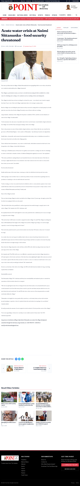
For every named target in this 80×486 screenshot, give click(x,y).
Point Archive (76, 1)
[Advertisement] (26, 342)
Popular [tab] (65, 27)
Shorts (62, 15)
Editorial (33, 15)
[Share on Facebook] (16, 359)
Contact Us (28, 1)
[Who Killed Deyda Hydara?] (72, 7)
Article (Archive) (10, 25)
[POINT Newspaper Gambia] (66, 1)
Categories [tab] (74, 27)
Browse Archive (70, 469)
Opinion (54, 15)
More (69, 15)
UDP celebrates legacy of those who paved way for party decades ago (55, 18)
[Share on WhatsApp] (22, 359)
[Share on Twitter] (19, 359)
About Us (23, 1)
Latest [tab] (59, 27)
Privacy (73, 482)
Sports (40, 15)
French (47, 15)
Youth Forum (24, 475)
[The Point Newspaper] (69, 1)
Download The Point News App (52, 1)
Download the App (70, 465)
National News (22, 15)
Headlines (11, 15)
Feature (23, 473)
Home (4, 15)
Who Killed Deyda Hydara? (38, 1)
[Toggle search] (76, 15)
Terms (77, 482)
